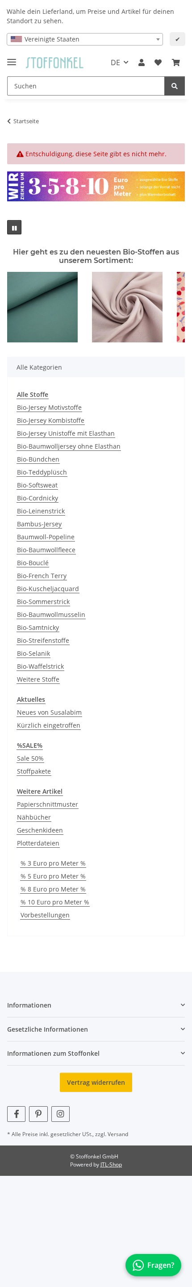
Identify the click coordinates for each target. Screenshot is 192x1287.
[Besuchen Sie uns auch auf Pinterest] (38, 1114)
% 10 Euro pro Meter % (55, 902)
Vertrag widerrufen (96, 1082)
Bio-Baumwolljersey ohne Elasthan (69, 446)
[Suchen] (174, 86)
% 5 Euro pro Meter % (53, 876)
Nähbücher (34, 817)
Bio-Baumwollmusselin (51, 614)
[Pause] (14, 227)
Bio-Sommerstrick (43, 601)
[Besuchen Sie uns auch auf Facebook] (16, 1114)
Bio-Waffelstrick (40, 666)
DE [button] (115, 62)
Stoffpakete (34, 771)
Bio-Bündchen (38, 459)
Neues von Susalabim (49, 712)
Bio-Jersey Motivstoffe (49, 407)
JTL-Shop (111, 1164)
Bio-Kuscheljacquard (48, 588)
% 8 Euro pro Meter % (53, 889)
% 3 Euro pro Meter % (53, 863)
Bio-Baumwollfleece (46, 550)
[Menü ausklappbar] (11, 58)
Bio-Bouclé (33, 562)
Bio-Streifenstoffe (43, 640)
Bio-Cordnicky (37, 498)
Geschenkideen (40, 830)
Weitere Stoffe (38, 679)
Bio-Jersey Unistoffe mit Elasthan (66, 433)
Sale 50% (30, 758)
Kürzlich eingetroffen (48, 725)
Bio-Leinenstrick (41, 511)
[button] (142, 62)
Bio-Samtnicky (38, 627)
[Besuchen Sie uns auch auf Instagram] (60, 1114)
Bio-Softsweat (37, 485)
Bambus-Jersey (39, 524)
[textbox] (85, 39)
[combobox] (85, 39)
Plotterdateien (38, 843)
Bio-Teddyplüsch (42, 472)
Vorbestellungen (45, 915)
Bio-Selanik (33, 653)
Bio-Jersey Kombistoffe (50, 420)
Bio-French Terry (42, 575)
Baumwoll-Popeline (46, 537)
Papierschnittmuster (47, 804)
